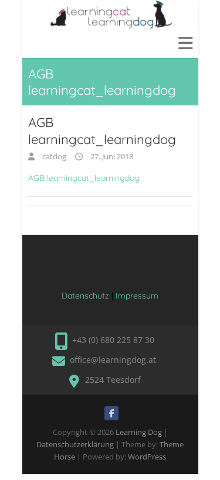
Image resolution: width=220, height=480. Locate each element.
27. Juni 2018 (111, 156)
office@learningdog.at (113, 359)
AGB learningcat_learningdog (84, 178)
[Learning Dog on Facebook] (111, 413)
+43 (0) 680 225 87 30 (113, 339)
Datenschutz (85, 295)
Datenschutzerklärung (75, 444)
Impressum (137, 295)
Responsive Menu (185, 43)
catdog (53, 156)
